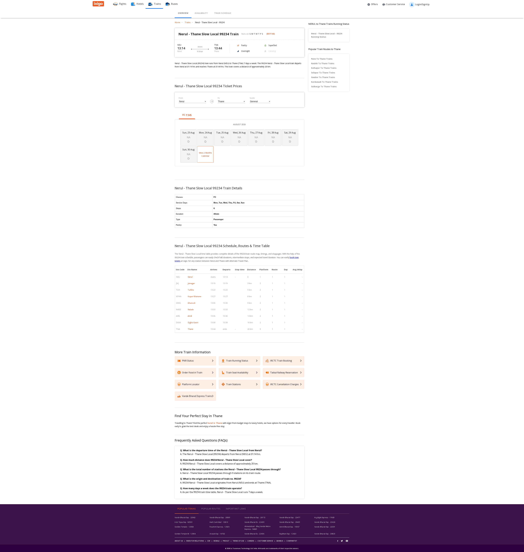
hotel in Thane (215, 423)
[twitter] (342, 541)
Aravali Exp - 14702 (217, 534)
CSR (208, 541)
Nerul (190, 277)
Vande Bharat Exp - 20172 (255, 517)
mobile (217, 541)
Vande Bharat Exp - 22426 (324, 522)
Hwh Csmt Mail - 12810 (219, 522)
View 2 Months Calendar (205, 154)
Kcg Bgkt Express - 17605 (324, 517)
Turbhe (191, 290)
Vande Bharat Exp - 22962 (185, 517)
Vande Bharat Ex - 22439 (254, 522)
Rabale (191, 309)
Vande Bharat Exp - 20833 (324, 534)
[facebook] (338, 541)
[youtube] (346, 541)
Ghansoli (191, 303)
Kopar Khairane (194, 296)
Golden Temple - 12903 (184, 527)
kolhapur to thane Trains (323, 68)
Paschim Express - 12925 (220, 527)
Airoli (190, 316)
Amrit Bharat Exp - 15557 (289, 527)
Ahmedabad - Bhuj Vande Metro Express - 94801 (257, 527)
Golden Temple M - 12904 (185, 534)
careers (250, 541)
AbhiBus (279, 541)
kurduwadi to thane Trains (324, 82)
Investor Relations (195, 541)
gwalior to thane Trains (323, 77)
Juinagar (191, 283)
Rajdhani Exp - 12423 (287, 534)
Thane (190, 329)
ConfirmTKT (291, 541)
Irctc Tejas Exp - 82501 (184, 522)
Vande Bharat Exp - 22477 (289, 517)
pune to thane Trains (321, 58)
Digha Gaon (193, 322)
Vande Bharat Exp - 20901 (220, 517)
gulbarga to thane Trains (324, 86)
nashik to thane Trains (322, 63)
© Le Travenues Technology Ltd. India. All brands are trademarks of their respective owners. (262, 548)
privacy (226, 541)
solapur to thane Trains (323, 72)
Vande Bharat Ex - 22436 (254, 534)
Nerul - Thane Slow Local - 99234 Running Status (326, 35)
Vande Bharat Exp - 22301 (324, 527)
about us (179, 541)
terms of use (238, 541)
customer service (265, 541)
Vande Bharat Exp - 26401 (289, 522)
